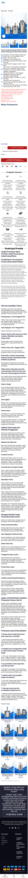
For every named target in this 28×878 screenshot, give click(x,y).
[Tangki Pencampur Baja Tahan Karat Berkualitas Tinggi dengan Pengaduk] (7, 730)
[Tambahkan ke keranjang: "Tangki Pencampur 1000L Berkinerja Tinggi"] (15, 735)
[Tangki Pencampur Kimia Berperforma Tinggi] (7, 712)
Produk (10, 11)
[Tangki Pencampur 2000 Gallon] (20, 749)
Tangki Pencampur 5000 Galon (20, 719)
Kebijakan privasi (19, 838)
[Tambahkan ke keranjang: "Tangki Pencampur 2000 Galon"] (15, 754)
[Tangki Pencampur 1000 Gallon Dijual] (20, 767)
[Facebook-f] (9, 828)
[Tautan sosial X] (8, 154)
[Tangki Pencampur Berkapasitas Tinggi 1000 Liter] (20, 730)
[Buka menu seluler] (26, 2)
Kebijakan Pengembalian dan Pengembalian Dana (20, 845)
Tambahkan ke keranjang (17, 147)
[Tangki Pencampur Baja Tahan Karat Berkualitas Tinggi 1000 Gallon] (7, 767)
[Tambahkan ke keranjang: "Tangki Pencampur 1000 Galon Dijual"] (15, 772)
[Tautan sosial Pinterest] (9, 154)
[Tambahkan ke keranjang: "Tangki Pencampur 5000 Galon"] (15, 717)
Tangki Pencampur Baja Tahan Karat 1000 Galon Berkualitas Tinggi (7, 776)
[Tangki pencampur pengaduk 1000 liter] (7, 749)
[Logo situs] (3, 2)
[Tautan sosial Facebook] (6, 154)
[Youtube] (12, 828)
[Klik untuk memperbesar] (3, 36)
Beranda (4, 11)
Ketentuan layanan (19, 857)
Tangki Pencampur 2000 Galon (20, 756)
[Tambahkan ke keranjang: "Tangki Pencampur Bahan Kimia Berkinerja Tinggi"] (2, 717)
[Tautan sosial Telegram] (13, 154)
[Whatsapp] (18, 828)
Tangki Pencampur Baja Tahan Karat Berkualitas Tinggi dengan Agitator (7, 739)
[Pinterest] (15, 828)
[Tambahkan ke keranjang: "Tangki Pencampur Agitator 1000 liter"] (2, 754)
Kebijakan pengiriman (19, 852)
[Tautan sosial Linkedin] (11, 154)
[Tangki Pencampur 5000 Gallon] (20, 712)
